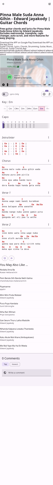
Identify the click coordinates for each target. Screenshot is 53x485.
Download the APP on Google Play (16, 42)
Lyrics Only (14, 94)
